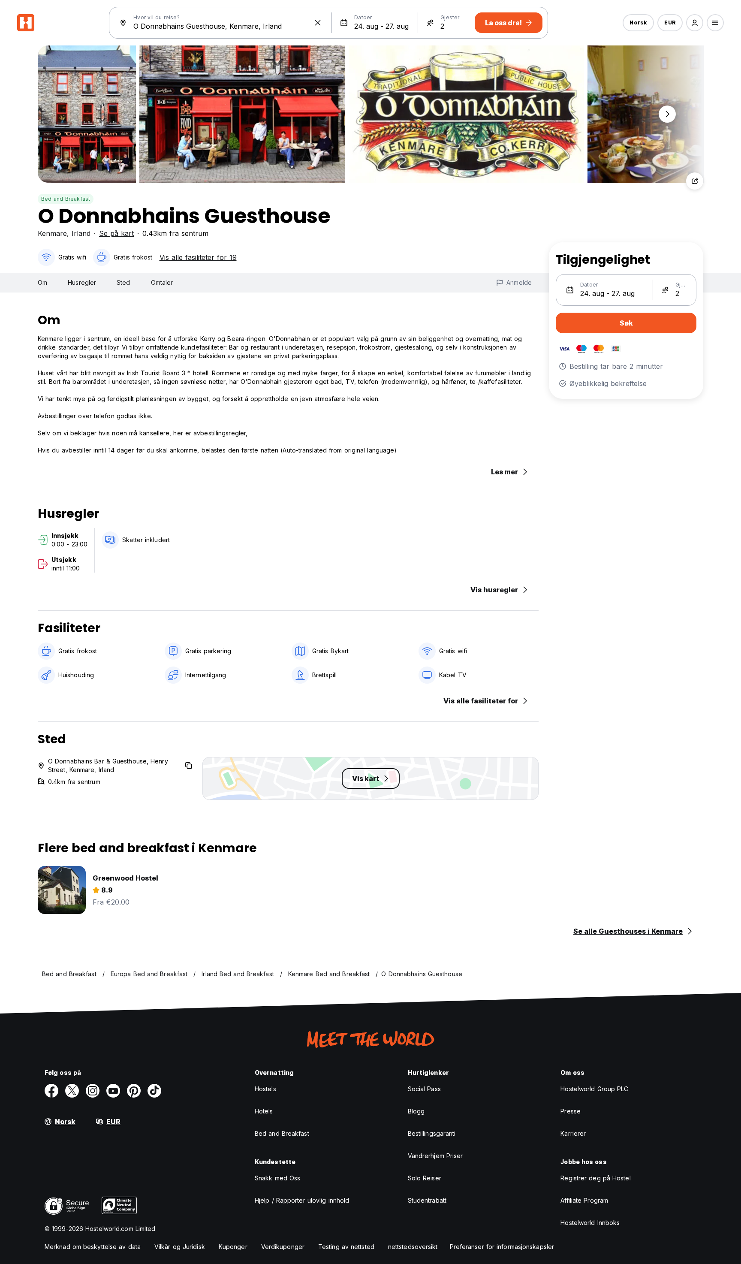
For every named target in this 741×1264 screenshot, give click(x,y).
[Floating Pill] (667, 114)
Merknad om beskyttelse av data (93, 1246)
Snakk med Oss (277, 1178)
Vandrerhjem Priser (435, 1155)
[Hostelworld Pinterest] (134, 1091)
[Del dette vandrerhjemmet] (694, 181)
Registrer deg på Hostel (595, 1178)
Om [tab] (42, 282)
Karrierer (573, 1133)
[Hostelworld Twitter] (72, 1091)
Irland (81, 233)
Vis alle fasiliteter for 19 (198, 257)
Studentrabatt (427, 1200)
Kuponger (233, 1246)
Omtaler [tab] (162, 282)
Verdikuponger (282, 1246)
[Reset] (317, 22)
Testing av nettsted (346, 1246)
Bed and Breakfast (65, 199)
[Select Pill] (694, 22)
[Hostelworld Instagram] (92, 1091)
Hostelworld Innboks (590, 1222)
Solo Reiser (424, 1178)
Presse (570, 1111)
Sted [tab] (123, 282)
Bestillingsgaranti (432, 1133)
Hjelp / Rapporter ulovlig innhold (302, 1200)
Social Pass (424, 1088)
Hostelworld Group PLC (594, 1088)
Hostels (265, 1088)
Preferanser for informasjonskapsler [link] (502, 1246)
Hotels (264, 1111)
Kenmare (52, 233)
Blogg (416, 1111)
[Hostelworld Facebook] (51, 1091)
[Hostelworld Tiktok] (154, 1091)
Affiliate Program (584, 1200)
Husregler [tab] (82, 282)
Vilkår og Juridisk (179, 1246)
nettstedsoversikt (413, 1246)
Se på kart (116, 233)
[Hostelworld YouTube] (113, 1091)
